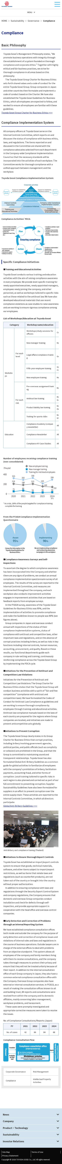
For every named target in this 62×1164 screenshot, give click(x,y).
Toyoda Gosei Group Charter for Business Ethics (25, 112)
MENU (29, 12)
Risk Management (40, 1071)
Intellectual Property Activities (42, 1081)
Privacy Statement (10, 1155)
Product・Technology (15, 1128)
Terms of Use (37, 1152)
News (6, 1114)
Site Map (6, 1152)
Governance (33, 20)
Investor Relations (13, 1141)
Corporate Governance (16, 1071)
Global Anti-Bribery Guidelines (18, 805)
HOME (4, 20)
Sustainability (17, 20)
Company (8, 1121)
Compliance (11, 1080)
